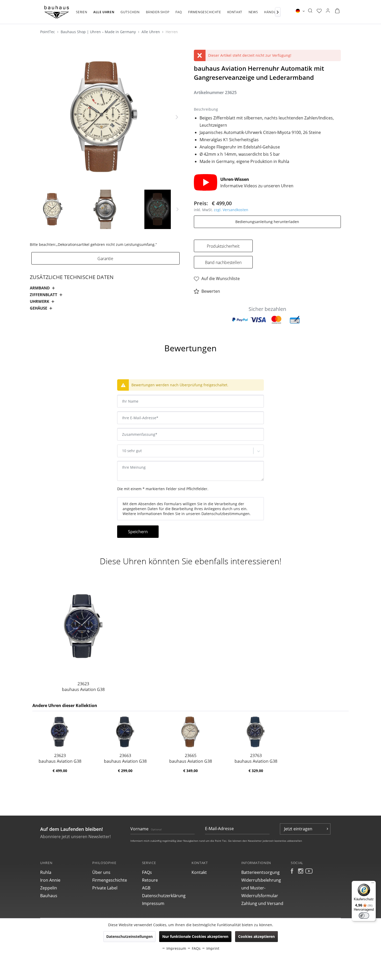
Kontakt (199, 872)
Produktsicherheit (223, 246)
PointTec (48, 31)
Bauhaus (48, 895)
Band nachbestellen (223, 262)
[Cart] (337, 11)
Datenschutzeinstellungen (129, 936)
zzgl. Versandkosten (231, 209)
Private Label (104, 888)
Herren (172, 31)
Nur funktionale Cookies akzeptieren (195, 936)
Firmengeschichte (109, 880)
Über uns (101, 872)
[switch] (364, 915)
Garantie (105, 258)
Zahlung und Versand (262, 903)
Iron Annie (50, 880)
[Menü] (373, 884)
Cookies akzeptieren (256, 936)
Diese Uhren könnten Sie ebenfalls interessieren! (190, 561)
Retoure (150, 880)
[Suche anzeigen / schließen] (310, 11)
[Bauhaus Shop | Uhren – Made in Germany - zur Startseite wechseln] (56, 12)
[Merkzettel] (319, 11)
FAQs (147, 872)
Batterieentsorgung (260, 872)
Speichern (138, 531)
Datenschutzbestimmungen (225, 513)
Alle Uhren (151, 31)
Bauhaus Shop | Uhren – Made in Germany (99, 31)
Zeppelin (48, 888)
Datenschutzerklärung (164, 895)
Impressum (153, 903)
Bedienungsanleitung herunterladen (267, 221)
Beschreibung (47, 334)
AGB (146, 888)
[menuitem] (81, 15)
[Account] (327, 11)
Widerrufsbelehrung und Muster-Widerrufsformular (261, 887)
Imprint (212, 948)
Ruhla (45, 872)
